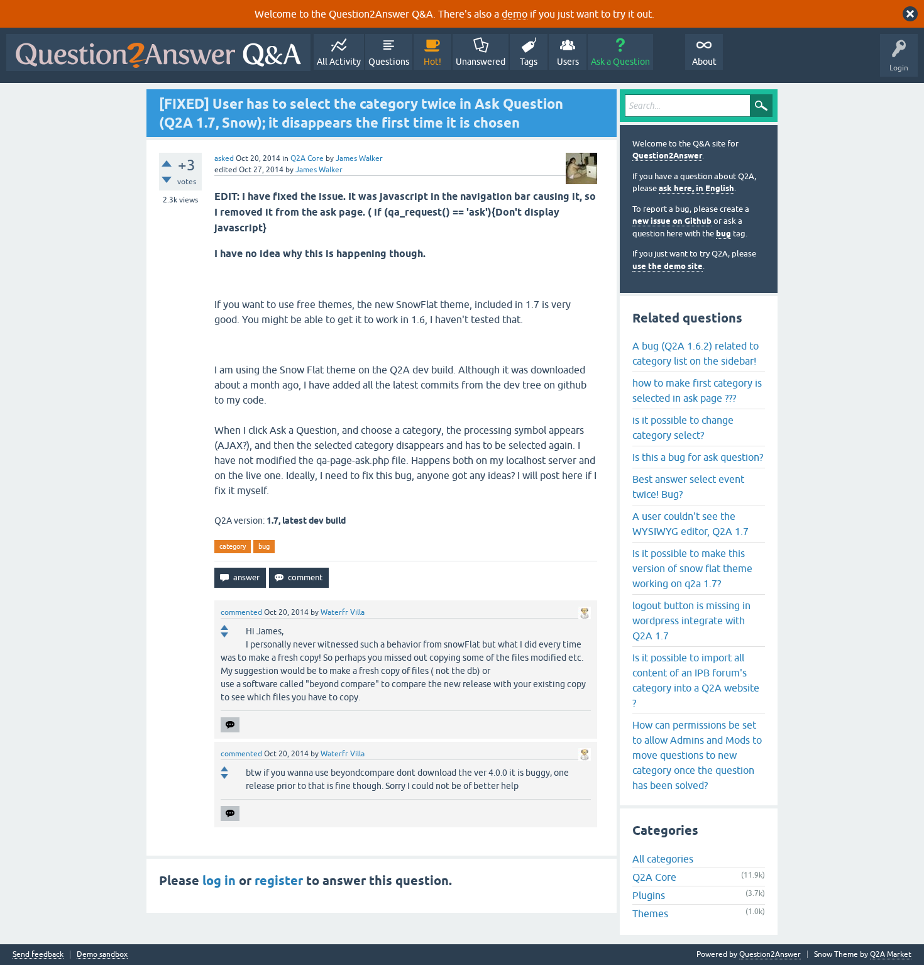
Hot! (432, 62)
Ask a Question (620, 62)
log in (219, 880)
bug (264, 546)
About (704, 62)
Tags (528, 62)
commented (241, 612)
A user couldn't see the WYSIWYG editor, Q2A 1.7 (690, 523)
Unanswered (480, 62)
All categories (662, 858)
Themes (650, 913)
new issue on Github (672, 221)
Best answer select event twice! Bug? (688, 486)
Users (568, 62)
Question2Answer (667, 155)
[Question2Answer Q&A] (158, 52)
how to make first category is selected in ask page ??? (697, 390)
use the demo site (667, 266)
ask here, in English (696, 188)
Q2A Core (307, 158)
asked (224, 158)
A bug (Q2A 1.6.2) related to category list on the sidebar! (695, 353)
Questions (388, 62)
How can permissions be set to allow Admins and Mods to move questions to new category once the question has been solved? (697, 755)
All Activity (339, 62)
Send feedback (38, 955)
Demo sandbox (102, 955)
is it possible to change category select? (683, 427)
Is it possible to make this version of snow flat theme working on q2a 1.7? (692, 568)
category (232, 546)
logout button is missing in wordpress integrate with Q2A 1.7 (691, 620)
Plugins (648, 895)
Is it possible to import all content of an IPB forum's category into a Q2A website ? (695, 680)
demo (514, 13)
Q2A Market (890, 954)
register (279, 880)
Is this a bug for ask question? (697, 457)
